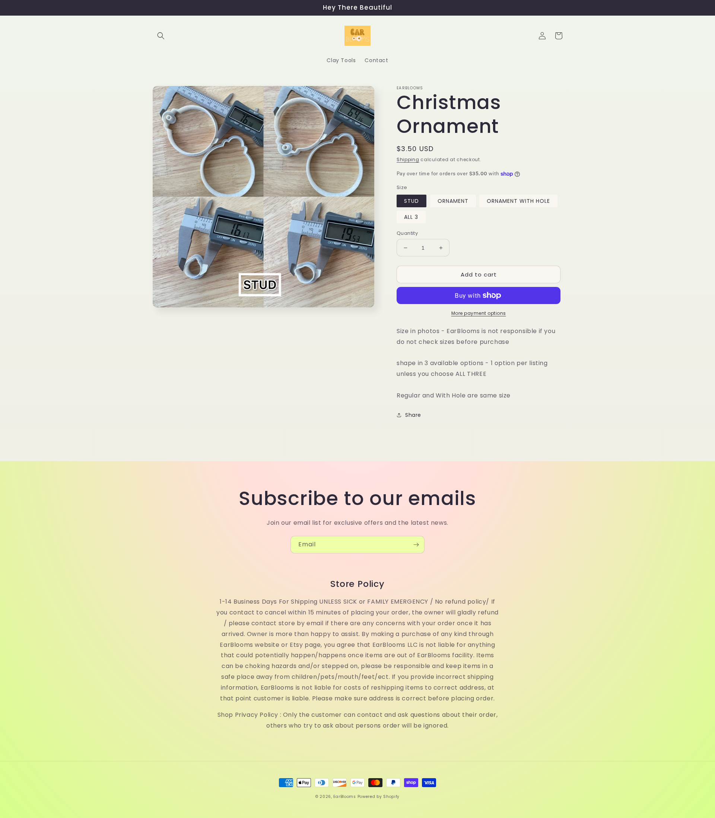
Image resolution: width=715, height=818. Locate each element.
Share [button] (413, 415)
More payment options (478, 313)
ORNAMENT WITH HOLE (518, 201)
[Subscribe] (416, 544)
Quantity (407, 233)
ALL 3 (411, 217)
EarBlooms (344, 796)
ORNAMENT (453, 201)
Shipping (408, 159)
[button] (161, 36)
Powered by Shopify (379, 796)
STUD (411, 201)
